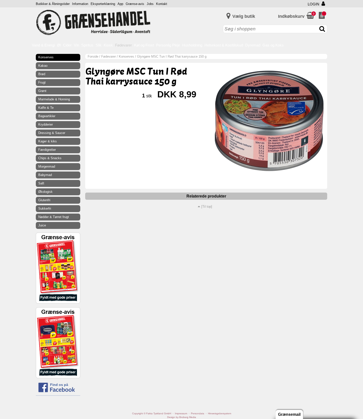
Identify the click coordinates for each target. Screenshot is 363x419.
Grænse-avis (135, 4)
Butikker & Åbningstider (53, 4)
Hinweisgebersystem (219, 413)
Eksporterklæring (103, 4)
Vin (76, 45)
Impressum (181, 413)
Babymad (45, 175)
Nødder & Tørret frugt (53, 217)
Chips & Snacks (49, 158)
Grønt (42, 91)
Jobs (150, 4)
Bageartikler (46, 116)
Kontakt (161, 4)
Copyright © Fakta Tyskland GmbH (151, 413)
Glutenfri (44, 200)
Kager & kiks (47, 141)
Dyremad (252, 45)
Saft (41, 183)
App (120, 4)
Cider (67, 45)
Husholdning (192, 45)
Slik (98, 45)
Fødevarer (123, 45)
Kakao (42, 65)
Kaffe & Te (46, 108)
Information (80, 4)
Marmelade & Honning (54, 99)
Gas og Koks (273, 45)
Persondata (197, 413)
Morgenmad (46, 166)
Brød (41, 74)
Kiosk (108, 45)
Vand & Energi (43, 45)
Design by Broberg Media (181, 417)
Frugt (42, 82)
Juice (42, 225)
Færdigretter (47, 150)
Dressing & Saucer (51, 133)
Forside (93, 56)
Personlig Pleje (168, 45)
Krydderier (45, 124)
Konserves (126, 56)
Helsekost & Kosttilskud (223, 45)
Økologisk (45, 192)
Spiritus (87, 45)
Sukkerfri (44, 208)
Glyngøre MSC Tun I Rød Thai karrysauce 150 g (171, 56)
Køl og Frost (144, 45)
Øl (59, 45)
